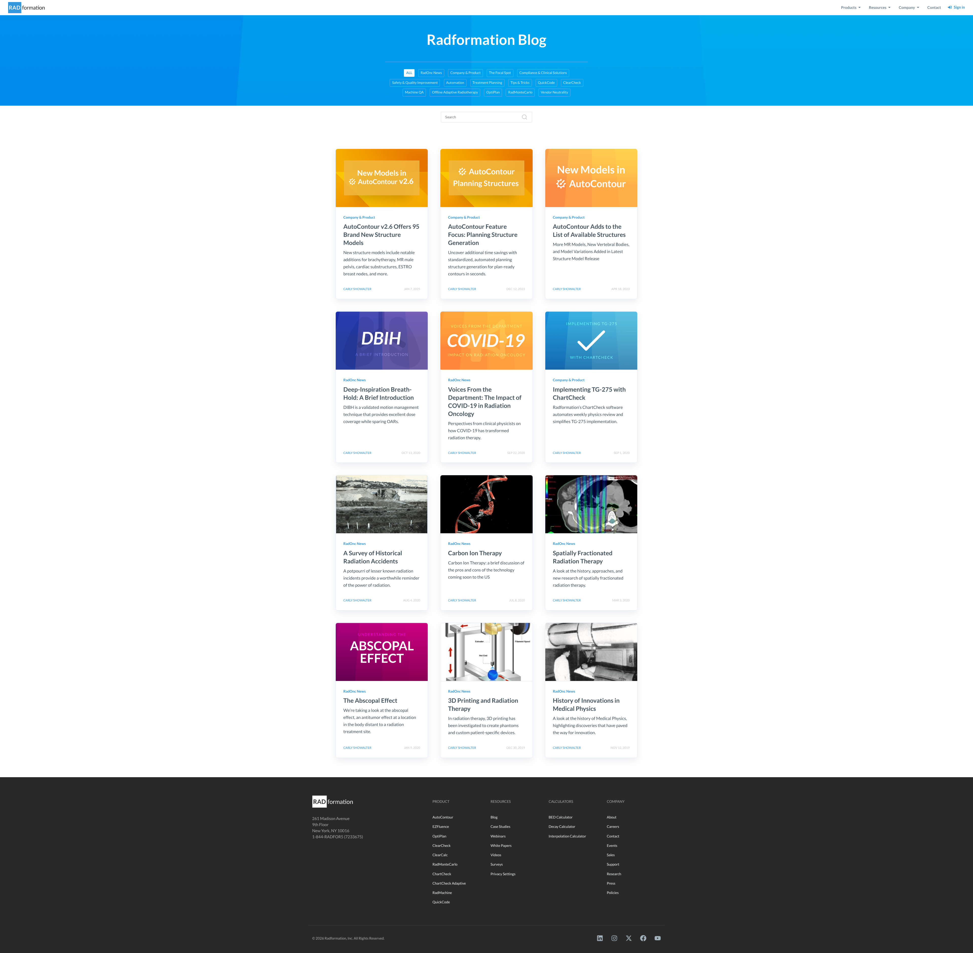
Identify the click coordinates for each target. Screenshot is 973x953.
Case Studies (500, 826)
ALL (409, 73)
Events (612, 845)
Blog (494, 817)
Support (613, 864)
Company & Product (465, 73)
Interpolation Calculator (567, 836)
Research (614, 874)
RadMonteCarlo (520, 92)
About (611, 817)
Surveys (497, 864)
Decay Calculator (562, 826)
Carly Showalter (357, 289)
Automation (455, 83)
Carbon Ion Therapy (475, 553)
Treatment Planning (487, 83)
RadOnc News (431, 73)
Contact (613, 836)
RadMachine (442, 892)
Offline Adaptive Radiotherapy (455, 92)
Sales (611, 855)
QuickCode (546, 83)
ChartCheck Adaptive (449, 883)
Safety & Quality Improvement (415, 83)
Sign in (958, 7)
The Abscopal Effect (370, 700)
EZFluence (441, 826)
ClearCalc (440, 855)
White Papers (501, 845)
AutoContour (443, 817)
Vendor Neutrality (554, 92)
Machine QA (414, 92)
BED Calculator (560, 817)
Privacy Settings (503, 874)
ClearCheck (572, 83)
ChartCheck (442, 874)
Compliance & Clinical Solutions (543, 73)
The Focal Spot (500, 73)
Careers (613, 826)
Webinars (498, 836)
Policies (613, 892)
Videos (496, 855)
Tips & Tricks (520, 83)
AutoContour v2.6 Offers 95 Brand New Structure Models (381, 234)
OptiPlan (493, 92)
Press (611, 883)
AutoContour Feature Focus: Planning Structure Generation (482, 234)
